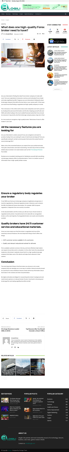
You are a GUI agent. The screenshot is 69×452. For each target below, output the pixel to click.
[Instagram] (15, 347)
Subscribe (65, 29)
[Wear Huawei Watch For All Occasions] (27, 410)
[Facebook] (12, 347)
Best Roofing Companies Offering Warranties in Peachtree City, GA (8, 373)
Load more (57, 89)
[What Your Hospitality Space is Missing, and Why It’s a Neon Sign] (4, 408)
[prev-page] (2, 378)
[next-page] (5, 378)
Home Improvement (8, 370)
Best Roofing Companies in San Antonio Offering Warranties (23, 373)
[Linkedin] (18, 347)
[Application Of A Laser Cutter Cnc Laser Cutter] (27, 417)
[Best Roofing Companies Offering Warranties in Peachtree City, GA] (8, 367)
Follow (57, 29)
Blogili (10, 450)
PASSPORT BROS (14, 415)
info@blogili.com (30, 443)
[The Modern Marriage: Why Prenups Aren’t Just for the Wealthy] (4, 400)
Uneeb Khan (9, 34)
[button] (65, 14)
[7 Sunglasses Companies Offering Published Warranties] (50, 75)
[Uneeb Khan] (2, 34)
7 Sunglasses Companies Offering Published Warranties (60, 76)
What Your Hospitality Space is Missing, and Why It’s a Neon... (15, 408)
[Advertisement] (23, 82)
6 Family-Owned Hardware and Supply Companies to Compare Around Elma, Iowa (61, 83)
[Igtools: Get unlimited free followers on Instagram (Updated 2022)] (27, 400)
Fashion (56, 73)
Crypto (7, 20)
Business (37, 368)
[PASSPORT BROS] (4, 417)
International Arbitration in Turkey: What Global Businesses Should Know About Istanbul (37, 372)
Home (2, 20)
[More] (34, 39)
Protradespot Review (36, 149)
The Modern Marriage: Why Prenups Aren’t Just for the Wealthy (15, 400)
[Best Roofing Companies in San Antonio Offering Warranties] (23, 367)
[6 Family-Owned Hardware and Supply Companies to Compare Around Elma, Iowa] (50, 83)
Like (50, 29)
